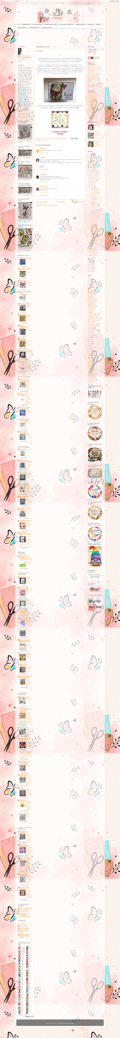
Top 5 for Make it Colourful (28, 656)
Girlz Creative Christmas (95, 83)
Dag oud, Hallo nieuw (95, 237)
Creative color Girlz (93, 76)
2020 (91, 167)
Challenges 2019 (92, 106)
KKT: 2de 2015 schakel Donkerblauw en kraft (98, 143)
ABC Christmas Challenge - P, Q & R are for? (28, 501)
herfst (89, 332)
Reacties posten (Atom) (51, 205)
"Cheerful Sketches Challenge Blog (25, 408)
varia (89, 372)
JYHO (89, 283)
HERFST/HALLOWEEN (50, 24)
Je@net (41, 148)
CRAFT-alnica (23, 629)
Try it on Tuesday (25, 653)
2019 (91, 169)
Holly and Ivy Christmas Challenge (25, 460)
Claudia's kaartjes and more (24, 114)
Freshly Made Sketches (23, 394)
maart (93, 250)
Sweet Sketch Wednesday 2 (23, 432)
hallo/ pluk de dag (93, 324)
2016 (91, 262)
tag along (90, 370)
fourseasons (23, 728)
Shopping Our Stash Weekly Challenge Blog (25, 641)
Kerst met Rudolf (97, 133)
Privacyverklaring (46, 27)
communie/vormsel (93, 314)
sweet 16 (90, 368)
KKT (89, 285)
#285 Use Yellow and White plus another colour (29, 682)
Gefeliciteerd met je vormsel (96, 198)
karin (41, 157)
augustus (93, 180)
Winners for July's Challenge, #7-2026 (28, 744)
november (94, 174)
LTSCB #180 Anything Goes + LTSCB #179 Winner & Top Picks (29, 851)
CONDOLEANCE (37, 24)
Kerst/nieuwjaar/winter (94, 287)
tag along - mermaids (94, 206)
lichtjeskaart (91, 347)
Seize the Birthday (25, 618)
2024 (91, 158)
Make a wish (94, 213)
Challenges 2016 (92, 100)
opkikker (90, 360)
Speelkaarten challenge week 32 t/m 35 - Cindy (28, 837)
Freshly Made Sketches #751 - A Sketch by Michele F (28, 400)
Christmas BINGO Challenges (25, 888)
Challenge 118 (28, 422)
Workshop (90, 294)
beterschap (91, 306)
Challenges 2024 (92, 116)
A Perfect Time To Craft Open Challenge (25, 740)
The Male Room (24, 813)
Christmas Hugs (95, 218)
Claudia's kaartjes (24, 56)
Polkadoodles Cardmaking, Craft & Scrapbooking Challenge (25, 710)
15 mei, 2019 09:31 (44, 152)
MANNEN (90, 24)
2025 (91, 156)
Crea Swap (91, 281)
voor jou (90, 378)
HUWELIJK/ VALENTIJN (66, 24)
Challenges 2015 (92, 98)
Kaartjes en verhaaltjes (23, 339)
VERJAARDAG (22, 27)
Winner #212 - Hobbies (28, 816)
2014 (91, 267)
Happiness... (94, 226)
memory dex (91, 355)
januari (93, 255)
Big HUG (28, 294)
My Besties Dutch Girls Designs (25, 775)
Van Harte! (27, 272)
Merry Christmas (95, 204)
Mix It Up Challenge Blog (25, 859)
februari (93, 253)
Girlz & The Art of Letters (93, 80)
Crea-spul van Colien (26, 258)
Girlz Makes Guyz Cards (95, 69)
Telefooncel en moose (29, 330)
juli (92, 182)
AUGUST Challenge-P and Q (29, 525)
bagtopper (91, 302)
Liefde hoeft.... (94, 224)
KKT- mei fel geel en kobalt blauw (96, 193)
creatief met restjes (93, 318)
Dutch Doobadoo (25, 928)
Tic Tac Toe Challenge (23, 611)
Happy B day (94, 234)
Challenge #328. (28, 591)
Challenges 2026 (34, 27)
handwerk (90, 328)
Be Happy (93, 196)
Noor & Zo (23, 923)
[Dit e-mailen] (71, 138)
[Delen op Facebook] (76, 138)
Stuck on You (28, 451)
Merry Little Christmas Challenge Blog (25, 534)
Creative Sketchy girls (94, 74)
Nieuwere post (41, 202)
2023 (91, 160)
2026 (91, 154)
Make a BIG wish (28, 305)
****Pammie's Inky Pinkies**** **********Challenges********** (26, 558)
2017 (91, 260)
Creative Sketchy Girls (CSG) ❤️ (24, 420)
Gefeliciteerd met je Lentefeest (96, 240)
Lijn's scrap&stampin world (25, 292)
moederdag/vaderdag (94, 357)
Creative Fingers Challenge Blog (24, 588)
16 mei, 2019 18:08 (44, 192)
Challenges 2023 (92, 114)
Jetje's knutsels (24, 314)
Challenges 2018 (92, 104)
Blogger (72, 1023)
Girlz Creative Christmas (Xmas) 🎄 (25, 473)
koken (89, 339)
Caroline (42, 174)
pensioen (90, 364)
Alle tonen (30, 373)
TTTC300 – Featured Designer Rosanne (25, 614)
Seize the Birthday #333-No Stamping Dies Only (28, 622)
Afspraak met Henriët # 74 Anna (28, 343)
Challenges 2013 (92, 94)
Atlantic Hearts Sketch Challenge (24, 380)
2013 (91, 269)
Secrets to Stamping (25, 752)
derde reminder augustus (28, 411)
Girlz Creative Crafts (94, 78)
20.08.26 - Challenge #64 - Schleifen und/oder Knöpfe (28, 806)
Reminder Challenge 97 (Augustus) (29, 793)
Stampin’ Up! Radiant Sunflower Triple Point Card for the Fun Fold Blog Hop (26, 755)
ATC (89, 279)
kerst (89, 337)
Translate (93, 53)
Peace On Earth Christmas (24, 485)
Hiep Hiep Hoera (95, 211)
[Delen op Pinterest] (77, 138)
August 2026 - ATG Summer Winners (28, 731)
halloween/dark (92, 326)
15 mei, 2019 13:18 (44, 169)
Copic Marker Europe (24, 931)
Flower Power (95, 243)
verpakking (91, 376)
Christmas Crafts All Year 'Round (25, 521)
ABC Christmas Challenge (24, 497)
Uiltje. (27, 259)
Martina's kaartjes (25, 304)
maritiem (90, 353)
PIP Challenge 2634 (28, 563)
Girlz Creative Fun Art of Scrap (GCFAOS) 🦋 (25, 763)
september (94, 178)
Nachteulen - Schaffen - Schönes (25, 800)
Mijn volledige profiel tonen (24, 60)
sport (89, 366)
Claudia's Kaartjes (23, 117)
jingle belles (23, 449)
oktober (93, 176)
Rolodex (90, 292)
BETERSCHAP (26, 24)
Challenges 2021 (92, 110)
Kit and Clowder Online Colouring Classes (24, 936)
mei (92, 187)
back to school (92, 300)
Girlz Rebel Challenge (94, 67)
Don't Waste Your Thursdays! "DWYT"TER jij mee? (25, 915)
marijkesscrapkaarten (25, 269)
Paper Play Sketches (25, 908)
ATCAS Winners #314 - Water (28, 580)
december (94, 171)
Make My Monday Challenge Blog (25, 677)
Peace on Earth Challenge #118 (28, 489)
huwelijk (90, 334)
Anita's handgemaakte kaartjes (24, 327)
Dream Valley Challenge (23, 665)
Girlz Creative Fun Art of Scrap (95, 71)
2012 (91, 271)
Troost (92, 201)
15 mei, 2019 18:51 (44, 181)
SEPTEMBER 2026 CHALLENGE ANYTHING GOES (29, 781)
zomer (89, 382)
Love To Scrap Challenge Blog (24, 845)
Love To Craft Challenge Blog (24, 875)
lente (89, 345)
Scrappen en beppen (26, 351)
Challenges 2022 (92, 112)
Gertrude (42, 186)
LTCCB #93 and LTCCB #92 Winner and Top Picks (29, 880)
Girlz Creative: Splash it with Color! (94, 85)
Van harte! (29, 352)
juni (92, 185)
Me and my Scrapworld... (23, 362)
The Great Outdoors (29, 699)
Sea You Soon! (94, 229)
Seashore (93, 220)
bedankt (90, 304)
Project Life (91, 290)
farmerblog (23, 281)
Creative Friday (24, 600)
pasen (89, 362)
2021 (91, 165)
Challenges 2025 (92, 118)
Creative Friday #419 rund (28, 602)
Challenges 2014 (92, 96)
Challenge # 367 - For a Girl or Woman (29, 669)
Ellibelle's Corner (24, 697)
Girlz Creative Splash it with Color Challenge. (29, 367)
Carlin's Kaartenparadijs (24, 788)
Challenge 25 (28, 766)
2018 (91, 258)
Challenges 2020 (92, 108)
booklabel (90, 308)
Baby (92, 245)
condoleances (44, 141)
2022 (91, 163)
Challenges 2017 (92, 102)
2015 (91, 264)
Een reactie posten (43, 195)
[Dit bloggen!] (72, 138)
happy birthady (92, 330)
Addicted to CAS (25, 577)
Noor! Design (23, 925)
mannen (90, 351)
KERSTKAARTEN (80, 24)
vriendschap (91, 380)
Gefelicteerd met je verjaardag (96, 189)
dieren (89, 322)
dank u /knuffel (92, 320)
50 (88, 277)
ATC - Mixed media (96, 209)
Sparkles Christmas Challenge (25, 509)
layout (89, 343)
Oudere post (79, 202)
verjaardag (91, 374)
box (89, 310)
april (92, 248)
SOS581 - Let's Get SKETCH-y (28, 645)
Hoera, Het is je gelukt (95, 231)
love (89, 349)
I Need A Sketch (24, 911)
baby (89, 298)
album (89, 296)
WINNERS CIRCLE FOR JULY (28, 436)
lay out (90, 341)
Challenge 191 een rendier (28, 476)
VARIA (98, 24)
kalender (90, 335)
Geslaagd (97, 125)
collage (90, 312)
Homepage (61, 202)
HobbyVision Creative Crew (24, 832)
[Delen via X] (74, 138)
